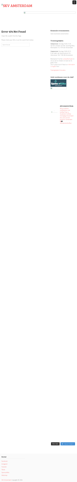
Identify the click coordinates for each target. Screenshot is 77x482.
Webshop (4, 475)
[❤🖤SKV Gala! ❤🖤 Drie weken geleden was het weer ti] (69, 238)
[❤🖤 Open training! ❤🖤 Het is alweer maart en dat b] (69, 288)
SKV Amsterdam (6, 480)
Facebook (5, 461)
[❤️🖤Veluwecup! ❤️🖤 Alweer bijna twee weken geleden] (69, 417)
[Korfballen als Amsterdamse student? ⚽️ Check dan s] (69, 136)
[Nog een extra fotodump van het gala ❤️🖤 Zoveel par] (57, 224)
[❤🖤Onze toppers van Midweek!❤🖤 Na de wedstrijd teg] (57, 405)
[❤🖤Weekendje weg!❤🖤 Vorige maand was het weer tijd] (57, 338)
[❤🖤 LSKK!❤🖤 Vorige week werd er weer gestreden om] (69, 355)
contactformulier (68, 59)
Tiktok (3, 470)
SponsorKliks (5, 472)
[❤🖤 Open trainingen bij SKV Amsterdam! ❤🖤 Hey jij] (57, 171)
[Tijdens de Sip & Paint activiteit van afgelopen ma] (57, 272)
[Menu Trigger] (74, 2)
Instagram (5, 464)
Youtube (4, 467)
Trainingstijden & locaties (58, 70)
